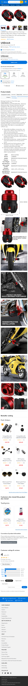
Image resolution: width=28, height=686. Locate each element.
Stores (3, 625)
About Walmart (5, 607)
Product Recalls (5, 645)
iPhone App (4, 665)
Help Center (23, 598)
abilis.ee (13, 49)
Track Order (10, 600)
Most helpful (5, 583)
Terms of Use (4, 652)
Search (24, 587)
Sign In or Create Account (10, 598)
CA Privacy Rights (5, 656)
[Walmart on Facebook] (2, 673)
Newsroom (4, 612)
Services (12, 5)
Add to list (7, 85)
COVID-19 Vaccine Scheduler (8, 636)
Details (12, 82)
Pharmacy (4, 638)
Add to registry (21, 85)
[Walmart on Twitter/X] (5, 673)
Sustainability (4, 616)
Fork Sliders (14, 98)
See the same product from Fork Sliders (18, 492)
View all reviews (6, 564)
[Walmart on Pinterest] (11, 673)
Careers (3, 609)
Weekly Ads (19, 600)
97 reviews (11, 39)
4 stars (2, 570)
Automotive (13, 96)
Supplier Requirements (7, 618)
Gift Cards (4, 631)
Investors (4, 614)
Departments (6, 5)
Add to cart (14, 62)
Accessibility (4, 643)
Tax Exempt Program (6, 647)
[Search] (21, 2)
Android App (4, 667)
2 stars (2, 574)
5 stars (2, 569)
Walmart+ (4, 629)
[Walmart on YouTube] (8, 673)
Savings (18, 5)
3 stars (2, 572)
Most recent (9, 580)
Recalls (3, 640)
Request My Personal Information (9, 658)
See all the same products (21, 529)
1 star (3, 576)
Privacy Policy (5, 654)
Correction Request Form (9, 542)
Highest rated (18, 580)
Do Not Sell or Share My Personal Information (12, 660)
